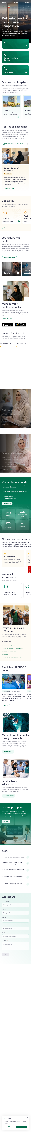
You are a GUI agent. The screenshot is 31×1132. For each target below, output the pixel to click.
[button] (13, 143)
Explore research (8, 751)
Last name (4, 917)
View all (6, 227)
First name (4, 909)
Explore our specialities (18, 117)
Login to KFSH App (7, 318)
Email (3, 933)
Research (27, 2)
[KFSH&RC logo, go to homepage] (6, 8)
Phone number (6, 925)
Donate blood (5, 654)
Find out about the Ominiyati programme (12, 648)
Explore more (5, 424)
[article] (11, 107)
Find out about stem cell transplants (11, 657)
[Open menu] (28, 7)
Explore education (8, 796)
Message (4, 940)
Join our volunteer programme (10, 645)
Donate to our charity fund (9, 651)
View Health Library (9, 258)
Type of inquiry (6, 901)
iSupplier (5, 821)
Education (16, 2)
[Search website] (24, 7)
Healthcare (4, 2)
